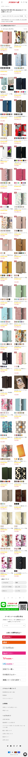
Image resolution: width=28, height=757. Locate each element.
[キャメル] (6, 114)
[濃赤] (9, 275)
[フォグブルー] (20, 114)
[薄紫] (11, 275)
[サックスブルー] (23, 253)
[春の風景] (18, 68)
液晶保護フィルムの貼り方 (9, 722)
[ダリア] (4, 548)
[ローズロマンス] (3, 571)
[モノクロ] (23, 322)
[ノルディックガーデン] (23, 344)
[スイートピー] (3, 548)
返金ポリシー (6, 736)
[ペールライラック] (9, 45)
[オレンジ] (18, 92)
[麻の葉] (8, 68)
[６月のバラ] (15, 548)
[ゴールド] (4, 253)
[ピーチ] (22, 92)
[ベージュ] (6, 45)
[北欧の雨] (20, 207)
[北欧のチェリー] (23, 207)
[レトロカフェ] (3, 459)
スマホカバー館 (15, 754)
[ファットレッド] (15, 138)
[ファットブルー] (17, 138)
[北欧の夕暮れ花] (17, 207)
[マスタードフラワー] (22, 344)
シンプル (17, 590)
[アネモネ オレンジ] (3, 413)
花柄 (16, 582)
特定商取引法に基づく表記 (9, 692)
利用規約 (5, 695)
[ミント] (18, 183)
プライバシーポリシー (8, 698)
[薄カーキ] (8, 275)
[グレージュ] (4, 45)
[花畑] (4, 459)
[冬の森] (15, 68)
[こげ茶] (4, 275)
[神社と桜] (6, 459)
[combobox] (14, 16)
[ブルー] (25, 92)
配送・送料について (7, 730)
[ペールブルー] (3, 45)
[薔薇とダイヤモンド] (20, 548)
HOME (2, 6)
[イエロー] (22, 160)
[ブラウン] (25, 160)
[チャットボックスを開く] (25, 754)
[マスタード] (22, 435)
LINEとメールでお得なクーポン (10, 707)
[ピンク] (1, 45)
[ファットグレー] (18, 138)
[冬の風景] (17, 68)
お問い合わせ (6, 740)
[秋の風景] (22, 68)
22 (19, 597)
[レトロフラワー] (15, 344)
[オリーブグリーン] (22, 253)
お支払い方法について (8, 733)
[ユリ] (9, 548)
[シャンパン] (22, 299)
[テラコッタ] (20, 481)
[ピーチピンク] (25, 253)
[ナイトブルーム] (17, 344)
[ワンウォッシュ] (3, 366)
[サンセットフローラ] (20, 344)
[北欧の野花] (22, 207)
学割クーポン (6, 710)
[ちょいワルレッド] (20, 138)
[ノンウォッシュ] (1, 366)
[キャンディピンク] (27, 299)
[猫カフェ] (8, 459)
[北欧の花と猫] (15, 207)
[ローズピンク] (3, 526)
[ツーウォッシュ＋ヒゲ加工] (4, 366)
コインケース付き (7, 586)
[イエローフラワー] (1, 138)
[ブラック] (11, 114)
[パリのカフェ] (1, 459)
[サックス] (13, 275)
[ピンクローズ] (1, 548)
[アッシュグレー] (20, 231)
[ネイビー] (15, 92)
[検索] (25, 16)
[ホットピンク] (23, 92)
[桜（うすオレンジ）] (4, 481)
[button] (1, 2)
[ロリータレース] (18, 548)
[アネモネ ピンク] (1, 413)
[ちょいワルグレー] (23, 138)
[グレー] (15, 435)
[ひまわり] (8, 548)
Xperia (7, 6)
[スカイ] (1, 114)
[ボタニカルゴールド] (18, 344)
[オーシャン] (13, 114)
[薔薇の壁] (17, 548)
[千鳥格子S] (4, 68)
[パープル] (23, 183)
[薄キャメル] (1, 275)
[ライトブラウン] (8, 45)
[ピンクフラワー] (3, 138)
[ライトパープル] (18, 160)
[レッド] (17, 92)
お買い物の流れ (6, 719)
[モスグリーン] (8, 231)
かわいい (4, 590)
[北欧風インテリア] (9, 459)
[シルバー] (1, 299)
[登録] (23, 625)
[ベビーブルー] (23, 299)
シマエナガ (5, 582)
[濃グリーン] (3, 275)
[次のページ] (23, 597)
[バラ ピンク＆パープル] (8, 413)
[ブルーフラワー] (4, 138)
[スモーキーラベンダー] (17, 231)
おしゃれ (17, 586)
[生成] (6, 275)
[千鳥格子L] (6, 68)
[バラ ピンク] (4, 413)
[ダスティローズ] (15, 231)
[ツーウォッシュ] (6, 366)
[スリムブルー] (27, 138)
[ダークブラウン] (9, 114)
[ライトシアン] (17, 299)
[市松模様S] (1, 68)
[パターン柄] (23, 68)
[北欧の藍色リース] (18, 207)
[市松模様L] (3, 68)
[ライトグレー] (18, 253)
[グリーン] (8, 114)
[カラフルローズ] (6, 548)
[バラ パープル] (6, 413)
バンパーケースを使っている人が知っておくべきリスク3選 (14, 726)
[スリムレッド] (25, 138)
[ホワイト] (27, 92)
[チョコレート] (15, 114)
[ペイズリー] (9, 68)
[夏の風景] (20, 68)
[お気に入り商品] (23, 2)
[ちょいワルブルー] (22, 138)
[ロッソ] (3, 114)
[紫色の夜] (4, 571)
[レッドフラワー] (6, 138)
